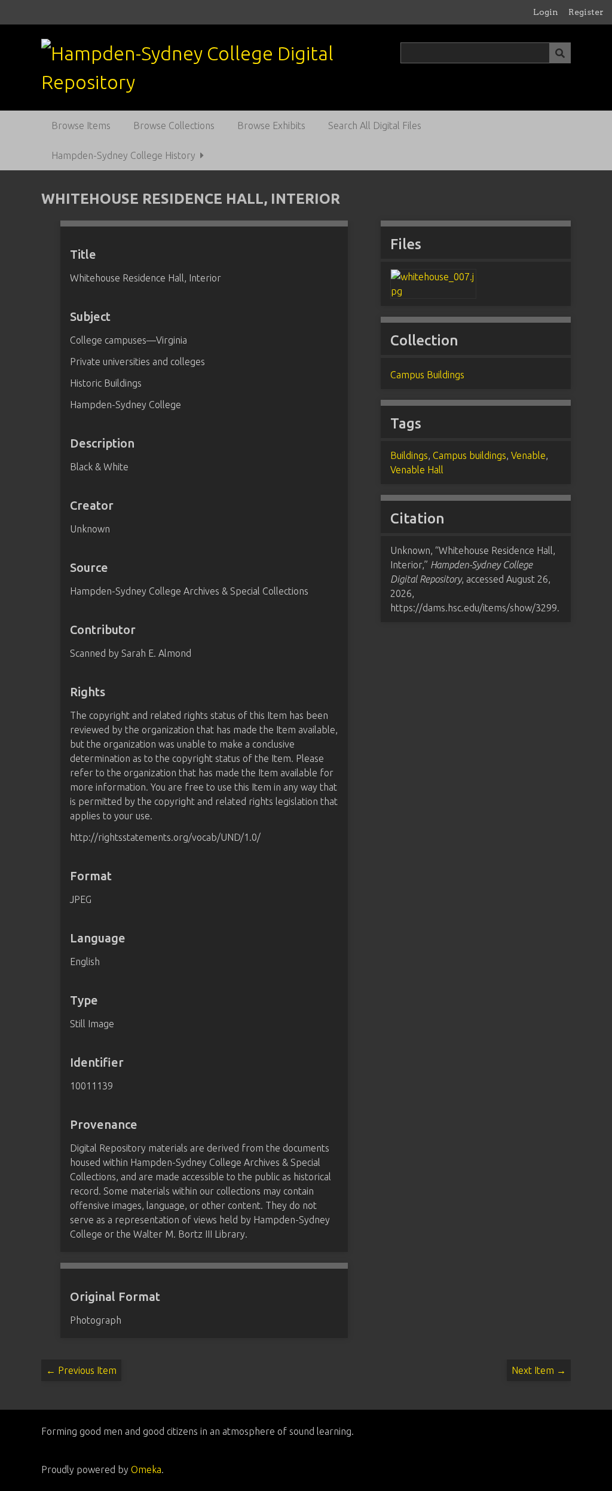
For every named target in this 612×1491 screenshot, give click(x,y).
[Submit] (560, 52)
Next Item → (539, 1370)
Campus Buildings (427, 374)
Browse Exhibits (271, 125)
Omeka (146, 1469)
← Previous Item (81, 1370)
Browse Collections (174, 125)
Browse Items (81, 125)
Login (545, 12)
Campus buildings (469, 455)
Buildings (409, 455)
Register (586, 12)
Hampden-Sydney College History (123, 155)
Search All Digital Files (374, 125)
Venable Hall (416, 469)
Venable (528, 455)
